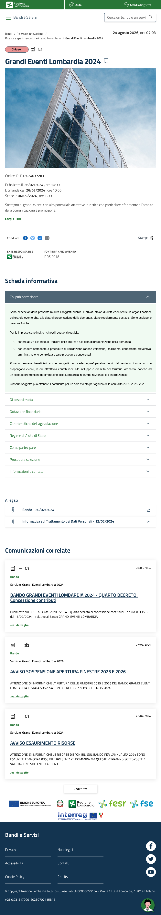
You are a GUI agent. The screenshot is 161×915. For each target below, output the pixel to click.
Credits (63, 876)
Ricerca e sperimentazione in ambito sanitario (33, 38)
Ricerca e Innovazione (30, 33)
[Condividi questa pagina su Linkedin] (40, 237)
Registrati (146, 5)
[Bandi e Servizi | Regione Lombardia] (17, 5)
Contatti (63, 863)
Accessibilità (14, 863)
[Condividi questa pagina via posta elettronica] (47, 237)
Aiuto (78, 5)
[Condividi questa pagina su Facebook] (25, 237)
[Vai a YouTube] (151, 872)
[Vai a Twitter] (151, 859)
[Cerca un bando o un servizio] (150, 17)
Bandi (8, 33)
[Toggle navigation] (9, 18)
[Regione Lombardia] (15, 257)
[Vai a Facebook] (151, 846)
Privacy (10, 849)
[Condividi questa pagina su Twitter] (32, 237)
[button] (106, 61)
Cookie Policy (14, 876)
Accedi (134, 5)
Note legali (65, 849)
